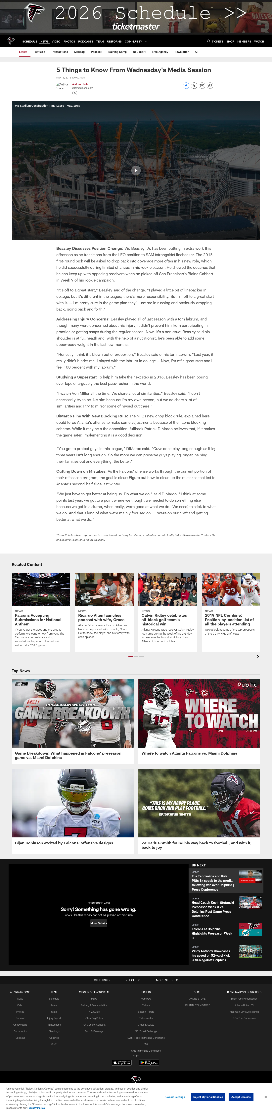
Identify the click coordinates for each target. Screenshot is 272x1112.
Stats (54, 1011)
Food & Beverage (94, 1031)
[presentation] (258, 657)
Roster (54, 1005)
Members (146, 998)
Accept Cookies (241, 1096)
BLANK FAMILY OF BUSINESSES (244, 992)
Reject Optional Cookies (208, 1096)
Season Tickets (146, 1011)
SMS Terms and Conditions (146, 1050)
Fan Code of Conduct (94, 1024)
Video (20, 1005)
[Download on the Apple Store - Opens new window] (122, 1063)
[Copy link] (210, 85)
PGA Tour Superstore (244, 1018)
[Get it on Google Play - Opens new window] (149, 1064)
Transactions (54, 1024)
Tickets (146, 1005)
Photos (20, 1011)
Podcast (20, 1018)
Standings (54, 1031)
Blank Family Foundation (244, 998)
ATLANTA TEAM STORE (197, 1005)
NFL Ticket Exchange (146, 1031)
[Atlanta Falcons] (136, 1081)
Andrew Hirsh (80, 84)
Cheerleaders (20, 1024)
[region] (136, 1097)
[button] (136, 170)
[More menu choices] (146, 41)
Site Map (20, 1037)
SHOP (197, 992)
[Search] (208, 41)
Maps (94, 998)
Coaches (54, 1037)
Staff (54, 1044)
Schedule (54, 998)
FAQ (146, 1044)
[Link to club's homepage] (11, 41)
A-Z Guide (94, 1011)
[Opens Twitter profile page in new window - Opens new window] (74, 93)
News (20, 998)
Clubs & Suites (146, 1024)
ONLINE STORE (197, 998)
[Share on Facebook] (186, 87)
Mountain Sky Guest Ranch (244, 1011)
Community (20, 1031)
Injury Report (54, 1018)
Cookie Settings (175, 1096)
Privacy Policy (36, 1107)
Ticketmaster (146, 1018)
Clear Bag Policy (94, 1018)
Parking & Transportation (94, 1005)
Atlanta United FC (244, 1005)
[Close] (265, 1097)
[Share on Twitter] (194, 87)
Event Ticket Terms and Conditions (146, 1037)
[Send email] (202, 87)
